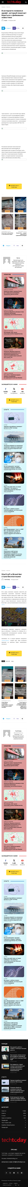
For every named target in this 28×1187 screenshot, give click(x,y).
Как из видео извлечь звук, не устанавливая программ (7, 205)
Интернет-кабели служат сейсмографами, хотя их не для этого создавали (13, 510)
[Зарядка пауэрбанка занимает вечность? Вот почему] (14, 417)
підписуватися (22, 388)
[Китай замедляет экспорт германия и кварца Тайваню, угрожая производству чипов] (14, 457)
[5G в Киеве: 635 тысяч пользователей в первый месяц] (14, 323)
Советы (7, 211)
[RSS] (10, 1172)
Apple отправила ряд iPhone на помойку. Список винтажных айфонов (7, 222)
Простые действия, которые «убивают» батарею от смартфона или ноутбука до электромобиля (12, 489)
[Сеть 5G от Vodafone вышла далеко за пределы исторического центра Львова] (14, 366)
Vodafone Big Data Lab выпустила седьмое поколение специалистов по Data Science (14, 313)
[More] (23, 28)
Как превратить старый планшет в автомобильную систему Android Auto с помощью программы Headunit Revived (17, 1067)
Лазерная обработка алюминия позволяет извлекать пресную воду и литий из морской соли (13, 447)
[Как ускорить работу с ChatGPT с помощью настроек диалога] (5, 1049)
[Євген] (3, 20)
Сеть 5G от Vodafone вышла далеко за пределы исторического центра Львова (13, 376)
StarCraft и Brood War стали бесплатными (7, 233)
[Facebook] (6, 1172)
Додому (3, 7)
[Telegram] (13, 1172)
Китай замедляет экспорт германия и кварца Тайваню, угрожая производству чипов (12, 468)
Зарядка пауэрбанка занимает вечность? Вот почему (13, 427)
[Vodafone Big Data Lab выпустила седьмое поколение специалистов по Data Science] (14, 303)
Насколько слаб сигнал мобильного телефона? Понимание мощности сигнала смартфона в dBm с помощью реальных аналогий (13, 554)
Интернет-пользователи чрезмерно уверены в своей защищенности (20, 205)
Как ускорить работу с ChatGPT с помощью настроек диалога (18, 1048)
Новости (8, 7)
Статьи (5, 424)
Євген (5, 20)
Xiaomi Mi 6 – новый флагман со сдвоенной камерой (21, 234)
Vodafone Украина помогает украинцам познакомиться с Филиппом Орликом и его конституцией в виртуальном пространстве (13, 354)
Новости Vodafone (8, 289)
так (6, 388)
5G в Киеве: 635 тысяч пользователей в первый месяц (13, 333)
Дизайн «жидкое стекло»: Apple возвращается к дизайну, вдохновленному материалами (20, 222)
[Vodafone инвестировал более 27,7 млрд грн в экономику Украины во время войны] (14, 282)
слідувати (14, 388)
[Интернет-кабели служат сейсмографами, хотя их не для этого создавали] (14, 500)
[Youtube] (21, 1172)
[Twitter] (17, 1172)
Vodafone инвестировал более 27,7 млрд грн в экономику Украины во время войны (13, 293)
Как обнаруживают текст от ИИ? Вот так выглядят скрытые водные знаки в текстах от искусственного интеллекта (14, 531)
